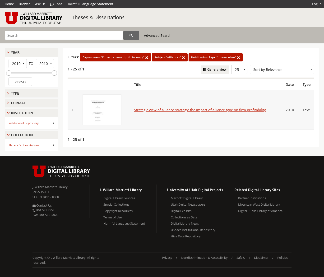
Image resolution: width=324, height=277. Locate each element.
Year (15, 52)
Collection (22, 135)
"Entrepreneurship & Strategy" (114, 57)
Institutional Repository (24, 123)
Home (9, 4)
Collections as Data (184, 217)
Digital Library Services (119, 198)
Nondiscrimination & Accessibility (204, 257)
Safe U (240, 257)
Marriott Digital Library (187, 198)
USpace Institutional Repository (193, 230)
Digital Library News (185, 223)
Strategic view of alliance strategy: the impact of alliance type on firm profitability (200, 109)
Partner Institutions (252, 198)
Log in (317, 4)
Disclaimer (261, 257)
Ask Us (40, 4)
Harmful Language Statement (90, 4)
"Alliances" (168, 57)
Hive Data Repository (186, 236)
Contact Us (44, 205)
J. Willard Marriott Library (50, 187)
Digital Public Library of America (260, 211)
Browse (24, 4)
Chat (58, 4)
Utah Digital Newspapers (188, 204)
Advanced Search (157, 35)
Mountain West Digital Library (259, 204)
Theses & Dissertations (98, 17)
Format (18, 103)
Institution (22, 113)
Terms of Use (112, 217)
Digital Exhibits (181, 211)
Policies (282, 257)
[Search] (131, 35)
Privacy (167, 257)
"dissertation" (214, 57)
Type (15, 93)
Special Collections (116, 204)
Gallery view (216, 69)
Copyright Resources (118, 211)
